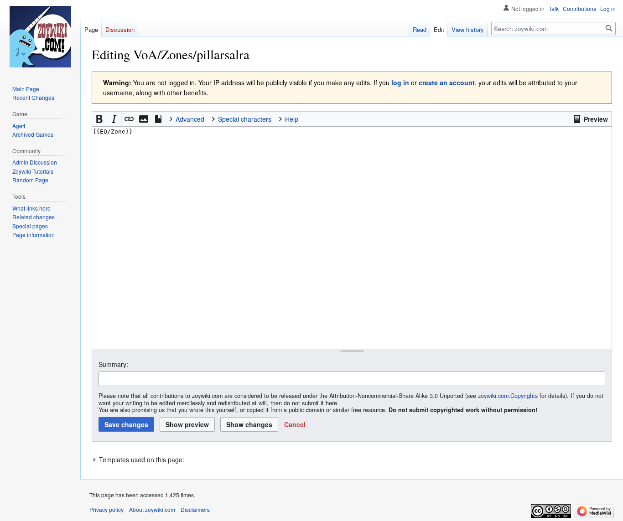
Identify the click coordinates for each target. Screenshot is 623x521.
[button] (590, 119)
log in (400, 82)
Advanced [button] (190, 119)
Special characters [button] (244, 119)
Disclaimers (195, 509)
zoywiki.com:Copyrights (508, 396)
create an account (447, 82)
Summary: (113, 364)
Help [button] (291, 119)
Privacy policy (106, 509)
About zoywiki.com (152, 509)
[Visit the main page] (40, 36)
